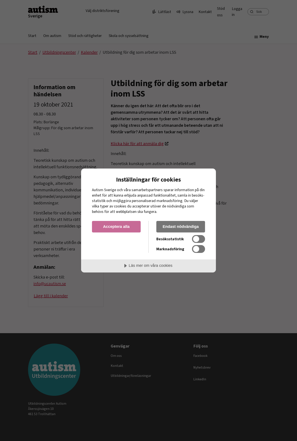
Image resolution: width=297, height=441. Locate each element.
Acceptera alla (116, 226)
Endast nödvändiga (181, 226)
